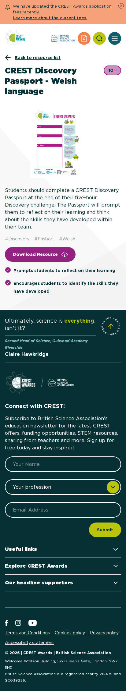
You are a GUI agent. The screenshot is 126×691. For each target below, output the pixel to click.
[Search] (99, 38)
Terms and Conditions (27, 632)
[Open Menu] (114, 38)
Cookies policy (70, 632)
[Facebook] (6, 623)
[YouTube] (32, 623)
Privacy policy (104, 632)
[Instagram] (18, 623)
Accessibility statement (29, 642)
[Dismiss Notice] (121, 6)
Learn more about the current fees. (50, 18)
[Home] (15, 38)
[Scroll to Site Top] (111, 326)
